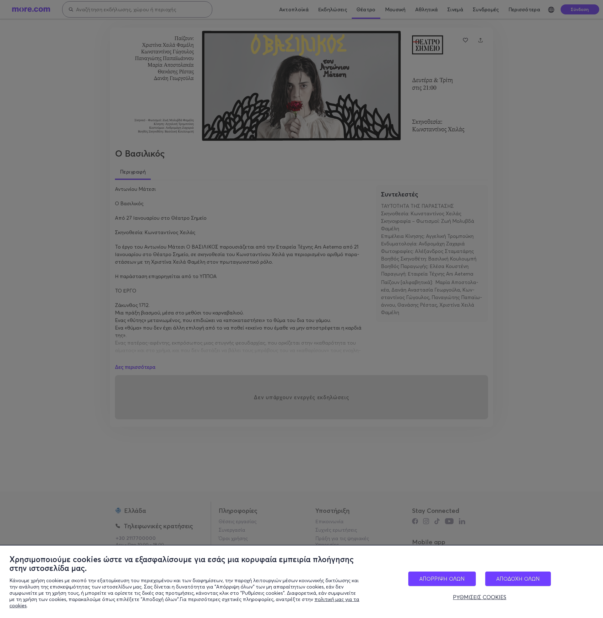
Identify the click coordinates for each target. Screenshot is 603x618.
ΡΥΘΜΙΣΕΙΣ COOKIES (479, 597)
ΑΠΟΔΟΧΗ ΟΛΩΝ (518, 578)
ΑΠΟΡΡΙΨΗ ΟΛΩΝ (442, 578)
